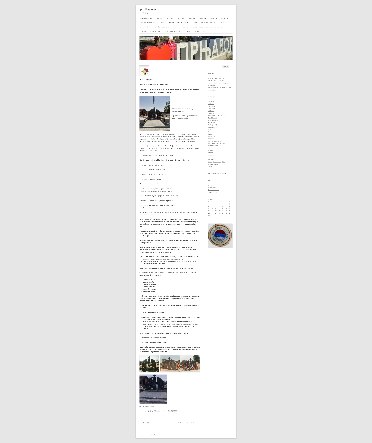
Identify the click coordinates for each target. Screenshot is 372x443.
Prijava (210, 185)
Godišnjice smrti (200, 31)
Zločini (188, 31)
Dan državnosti (212, 118)
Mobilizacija (211, 136)
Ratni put (211, 155)
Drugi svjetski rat (213, 120)
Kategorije (143, 31)
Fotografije (211, 122)
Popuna (210, 150)
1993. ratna (211, 106)
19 (219, 211)
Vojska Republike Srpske (215, 164)
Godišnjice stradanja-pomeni (179, 23)
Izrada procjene (212, 132)
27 (222, 213)
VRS (169, 411)
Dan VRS (159, 18)
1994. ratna (211, 108)
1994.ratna (202, 18)
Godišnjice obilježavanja (215, 125)
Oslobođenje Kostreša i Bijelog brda (218, 83)
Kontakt (162, 23)
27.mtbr (222, 23)
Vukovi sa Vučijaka (145, 27)
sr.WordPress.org (213, 192)
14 (226, 208)
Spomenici (211, 159)
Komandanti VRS (155, 31)
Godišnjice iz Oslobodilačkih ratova (204, 23)
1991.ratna (169, 18)
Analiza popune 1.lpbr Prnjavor (217, 81)
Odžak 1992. (144, 423)
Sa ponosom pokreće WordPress (148, 435)
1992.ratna (180, 18)
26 (219, 213)
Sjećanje (210, 157)
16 (209, 211)
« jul (209, 218)
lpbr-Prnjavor (148, 9)
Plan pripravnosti (213, 146)
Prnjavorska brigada (146, 18)
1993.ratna (191, 18)
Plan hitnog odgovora (214, 141)
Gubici (210, 129)
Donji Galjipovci (212, 90)
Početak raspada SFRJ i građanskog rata (219, 88)
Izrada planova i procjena (148, 23)
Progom (210, 153)
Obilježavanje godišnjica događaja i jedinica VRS (207, 27)
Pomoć (210, 148)
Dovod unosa (212, 187)
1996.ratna (224, 18)
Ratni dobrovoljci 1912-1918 (173, 31)
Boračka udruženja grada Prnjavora (166, 27)
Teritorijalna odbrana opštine (216, 162)
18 (216, 211)
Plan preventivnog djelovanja (216, 143)
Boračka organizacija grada (216, 78)
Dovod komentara (213, 190)
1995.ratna (213, 18)
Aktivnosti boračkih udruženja (217, 115)
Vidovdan (185, 27)
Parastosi (157, 411)
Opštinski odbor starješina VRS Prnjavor (186, 423)
